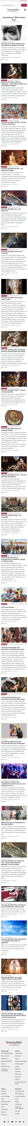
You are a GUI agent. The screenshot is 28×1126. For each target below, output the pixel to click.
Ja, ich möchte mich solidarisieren (14, 587)
